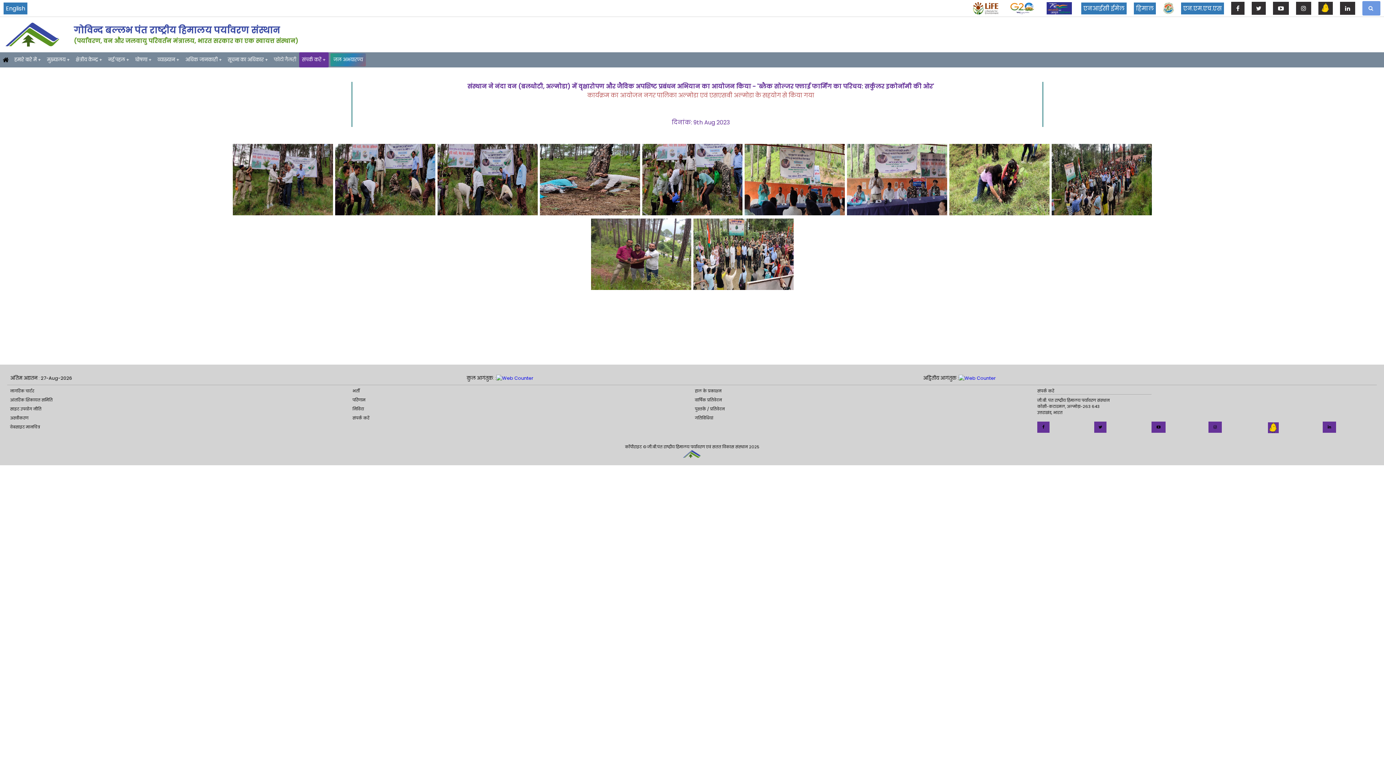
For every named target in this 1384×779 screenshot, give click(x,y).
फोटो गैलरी (285, 59)
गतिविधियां (704, 418)
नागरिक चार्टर (22, 391)
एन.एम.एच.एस (1202, 8)
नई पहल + (118, 59)
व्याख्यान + (168, 59)
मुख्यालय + (58, 59)
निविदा (358, 409)
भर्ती (356, 391)
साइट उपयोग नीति (25, 409)
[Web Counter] (514, 378)
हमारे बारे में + (27, 59)
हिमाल (1145, 8)
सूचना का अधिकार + (248, 59)
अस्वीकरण (19, 418)
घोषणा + (143, 59)
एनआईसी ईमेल (1103, 8)
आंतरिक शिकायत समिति (31, 400)
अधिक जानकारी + (203, 59)
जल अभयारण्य (348, 59)
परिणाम (358, 400)
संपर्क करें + (314, 59)
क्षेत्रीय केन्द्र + (89, 59)
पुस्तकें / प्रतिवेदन (710, 409)
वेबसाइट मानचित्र (25, 427)
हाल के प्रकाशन (708, 391)
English (15, 8)
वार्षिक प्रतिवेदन (708, 400)
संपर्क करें (360, 418)
